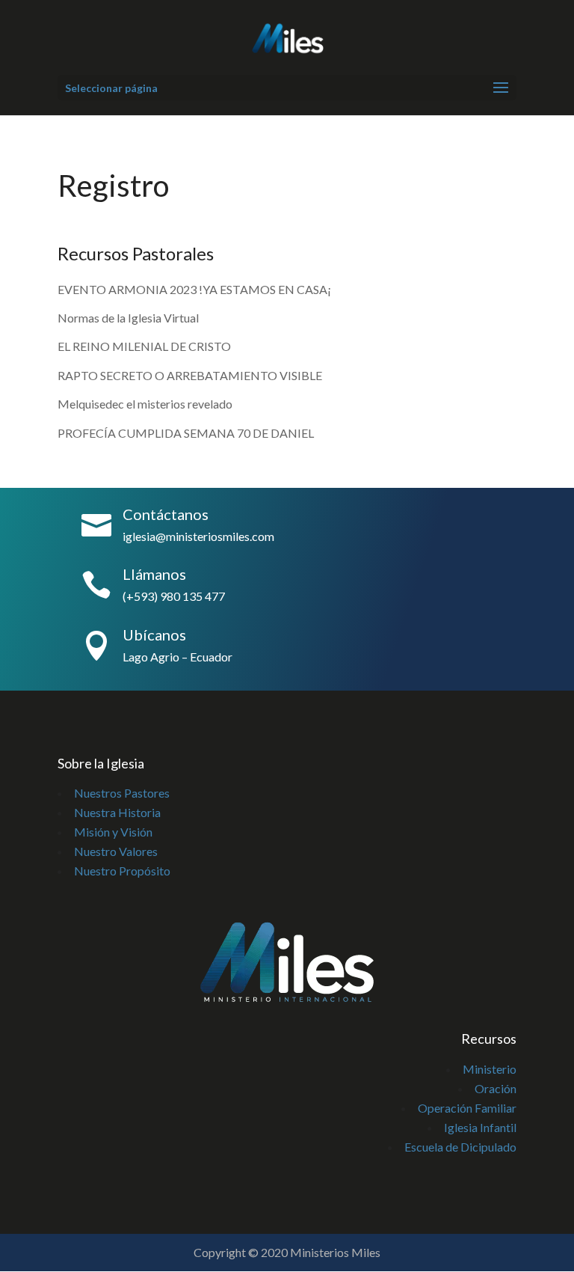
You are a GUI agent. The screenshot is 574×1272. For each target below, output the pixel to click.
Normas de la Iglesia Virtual (128, 318)
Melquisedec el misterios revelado (146, 404)
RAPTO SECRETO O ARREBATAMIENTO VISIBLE (190, 375)
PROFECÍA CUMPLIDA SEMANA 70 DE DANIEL (186, 433)
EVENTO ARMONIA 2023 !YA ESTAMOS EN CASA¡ (194, 289)
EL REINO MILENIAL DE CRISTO (144, 346)
